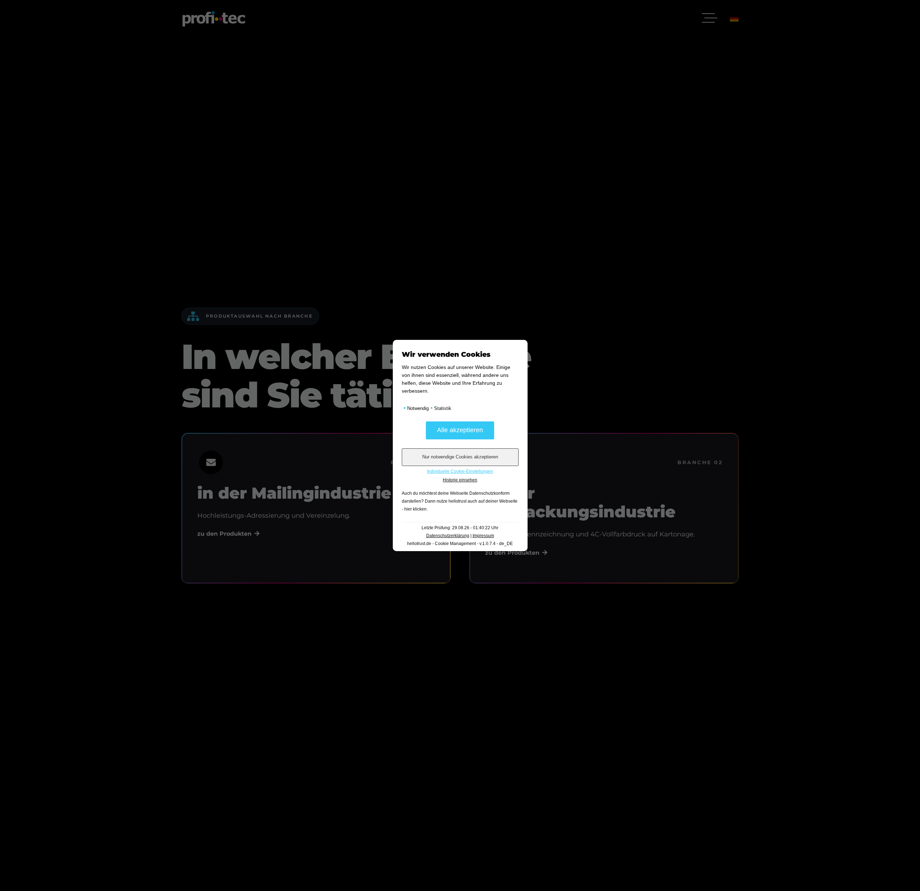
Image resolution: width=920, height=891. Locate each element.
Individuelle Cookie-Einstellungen (460, 471)
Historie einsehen (460, 480)
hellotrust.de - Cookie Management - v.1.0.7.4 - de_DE (460, 543)
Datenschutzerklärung (447, 535)
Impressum (483, 535)
